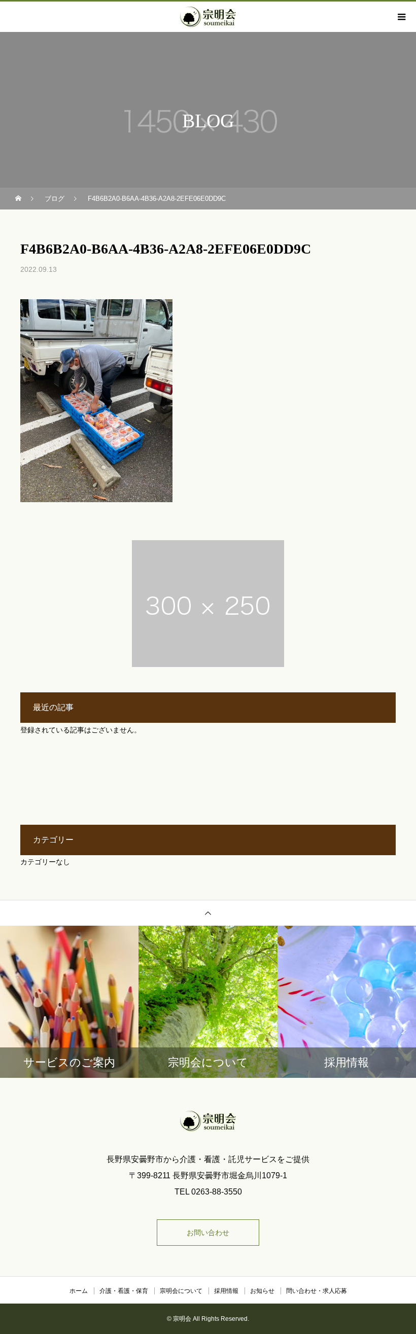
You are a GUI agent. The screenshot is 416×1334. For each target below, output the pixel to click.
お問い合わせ (208, 1232)
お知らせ (262, 1290)
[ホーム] (19, 198)
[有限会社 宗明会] (208, 1121)
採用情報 (226, 1290)
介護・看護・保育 (123, 1290)
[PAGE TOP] (208, 913)
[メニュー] (401, 17)
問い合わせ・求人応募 (316, 1290)
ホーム (79, 1290)
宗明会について (181, 1290)
